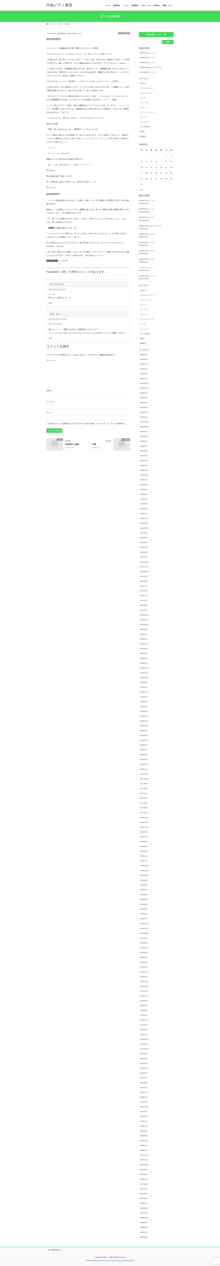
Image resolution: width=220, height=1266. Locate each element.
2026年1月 (144, 378)
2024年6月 (144, 441)
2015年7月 (144, 890)
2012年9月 (144, 1054)
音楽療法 (143, 136)
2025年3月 (144, 412)
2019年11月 (144, 673)
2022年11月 (144, 523)
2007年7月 (144, 1179)
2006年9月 (144, 1222)
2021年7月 (144, 586)
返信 (50, 303)
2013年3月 (144, 1025)
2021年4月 (144, 596)
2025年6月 (144, 403)
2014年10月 (144, 933)
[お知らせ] (55, 443)
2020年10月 (144, 624)
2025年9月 (144, 393)
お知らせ (143, 83)
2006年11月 (144, 1213)
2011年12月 (144, 1097)
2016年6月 (144, 842)
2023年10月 (144, 475)
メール (50, 402)
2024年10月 (144, 427)
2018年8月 (144, 735)
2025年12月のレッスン (147, 276)
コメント (51, 361)
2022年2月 (144, 557)
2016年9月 (144, 832)
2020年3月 (144, 653)
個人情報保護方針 (54, 1250)
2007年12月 (144, 1155)
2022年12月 (144, 518)
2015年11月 (144, 870)
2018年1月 (144, 769)
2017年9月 (144, 784)
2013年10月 (144, 991)
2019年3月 (144, 711)
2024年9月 (144, 432)
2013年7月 (144, 1005)
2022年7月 (144, 538)
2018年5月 (144, 750)
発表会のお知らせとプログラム (151, 67)
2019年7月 (144, 692)
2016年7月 (144, 837)
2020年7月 (144, 634)
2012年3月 (144, 1083)
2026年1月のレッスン (147, 259)
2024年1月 (144, 465)
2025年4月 (144, 407)
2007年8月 (144, 1174)
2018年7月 (144, 740)
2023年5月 (144, 494)
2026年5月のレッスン (148, 62)
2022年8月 (144, 533)
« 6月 (141, 190)
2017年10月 (144, 779)
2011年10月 (144, 1107)
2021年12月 (144, 562)
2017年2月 (144, 808)
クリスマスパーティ (147, 88)
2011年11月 (144, 1102)
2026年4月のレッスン (148, 72)
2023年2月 (144, 509)
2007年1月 (144, 1203)
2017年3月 (144, 803)
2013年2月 (144, 1030)
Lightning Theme (109, 1260)
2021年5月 (144, 591)
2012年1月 (144, 1092)
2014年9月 (144, 938)
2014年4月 (144, 962)
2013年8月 (144, 1001)
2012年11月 (144, 1044)
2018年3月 (144, 759)
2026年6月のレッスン (148, 58)
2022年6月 (144, 542)
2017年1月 (144, 813)
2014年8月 (144, 943)
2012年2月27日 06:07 (57, 290)
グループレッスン (146, 93)
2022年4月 (144, 547)
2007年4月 (144, 1189)
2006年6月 (144, 1237)
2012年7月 (144, 1063)
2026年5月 (144, 359)
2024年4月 (144, 451)
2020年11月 (144, 620)
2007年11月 (144, 1160)
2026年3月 (144, 369)
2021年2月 (144, 605)
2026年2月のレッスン (147, 251)
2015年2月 (144, 914)
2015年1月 (144, 919)
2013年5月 (144, 1015)
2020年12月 (144, 615)
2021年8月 (144, 581)
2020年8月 (144, 629)
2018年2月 (144, 764)
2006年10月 (144, 1218)
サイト (49, 413)
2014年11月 (144, 928)
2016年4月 (144, 846)
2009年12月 (144, 1126)
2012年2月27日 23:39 (57, 319)
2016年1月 (144, 861)
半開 (94, 444)
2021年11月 (144, 567)
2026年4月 (144, 364)
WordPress (97, 1260)
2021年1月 (144, 610)
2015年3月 (144, 909)
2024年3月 (144, 456)
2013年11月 (144, 986)
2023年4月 (144, 499)
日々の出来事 (124, 33)
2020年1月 (144, 663)
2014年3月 (144, 967)
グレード (143, 98)
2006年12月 (144, 1208)
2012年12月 (144, 1039)
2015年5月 (144, 899)
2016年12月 (144, 817)
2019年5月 (144, 702)
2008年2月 (144, 1145)
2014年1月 (144, 977)
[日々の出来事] (121, 443)
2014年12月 (144, 924)
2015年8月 (144, 885)
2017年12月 (144, 774)
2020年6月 (144, 639)
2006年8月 (144, 1227)
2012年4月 (144, 1078)
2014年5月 (144, 957)
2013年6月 (144, 1010)
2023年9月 (144, 480)
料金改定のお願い (72, 444)
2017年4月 (144, 798)
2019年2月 (144, 716)
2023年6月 (144, 489)
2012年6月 (144, 1068)
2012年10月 (144, 1049)
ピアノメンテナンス (147, 112)
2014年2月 (144, 972)
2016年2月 (144, 856)
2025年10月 (144, 388)
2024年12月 (144, 422)
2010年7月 (144, 1121)
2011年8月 (143, 1116)
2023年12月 (144, 470)
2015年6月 (144, 895)
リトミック (144, 122)
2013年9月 (144, 996)
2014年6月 (144, 952)
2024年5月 (144, 446)
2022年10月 (144, 528)
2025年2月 (144, 417)
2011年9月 (143, 1112)
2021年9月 (144, 576)
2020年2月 (144, 658)
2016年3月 (144, 851)
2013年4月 (144, 1020)
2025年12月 (144, 383)
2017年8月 (144, 788)
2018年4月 (144, 755)
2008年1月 (144, 1150)
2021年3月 (144, 600)
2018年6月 (144, 745)
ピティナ (143, 117)
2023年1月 (144, 514)
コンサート (144, 107)
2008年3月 (144, 1141)
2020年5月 (144, 644)
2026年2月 (144, 374)
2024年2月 (144, 461)
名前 (49, 391)
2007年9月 (144, 1169)
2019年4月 (144, 706)
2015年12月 (144, 866)
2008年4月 (144, 1136)
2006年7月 (144, 1232)
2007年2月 (144, 1198)
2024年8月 (144, 436)
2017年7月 (144, 793)
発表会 (142, 131)
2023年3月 (144, 504)
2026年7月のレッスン (148, 53)
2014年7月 (144, 948)
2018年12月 (144, 721)
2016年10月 (144, 827)
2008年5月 (144, 1131)
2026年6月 (144, 354)
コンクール (144, 103)
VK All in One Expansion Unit (125, 1260)
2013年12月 (144, 981)
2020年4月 (144, 649)
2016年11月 (144, 822)
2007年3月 (144, 1194)
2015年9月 (144, 880)
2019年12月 (144, 668)
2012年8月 (144, 1059)
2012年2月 (144, 1088)
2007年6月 (144, 1184)
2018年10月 (144, 726)
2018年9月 (144, 731)
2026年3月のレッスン (147, 242)
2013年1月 (144, 1034)
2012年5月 (144, 1073)
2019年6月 (144, 697)
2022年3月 (144, 552)
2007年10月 (144, 1165)
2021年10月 (144, 571)
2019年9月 (144, 682)
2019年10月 (144, 678)
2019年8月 (144, 687)
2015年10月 (144, 875)
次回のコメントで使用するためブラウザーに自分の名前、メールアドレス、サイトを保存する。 (87, 424)
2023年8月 (144, 485)
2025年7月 (144, 398)
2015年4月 (144, 904)
